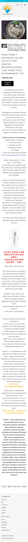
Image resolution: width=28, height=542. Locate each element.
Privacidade (4, 522)
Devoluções (4, 525)
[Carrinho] (25, 5)
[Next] (17, 41)
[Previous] (10, 41)
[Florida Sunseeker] (7, 9)
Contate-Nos (4, 505)
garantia (3, 512)
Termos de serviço (5, 530)
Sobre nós (3, 499)
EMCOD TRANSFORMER (14, 385)
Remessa (3, 527)
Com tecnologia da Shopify (7, 538)
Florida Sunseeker (9, 535)
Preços (3, 519)
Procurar (3, 510)
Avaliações (3, 507)
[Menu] (17, 5)
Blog (2, 502)
